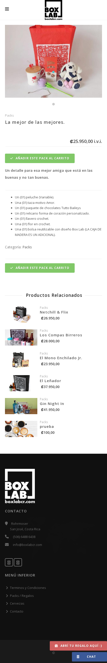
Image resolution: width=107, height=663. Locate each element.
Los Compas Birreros (61, 334)
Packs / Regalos (22, 595)
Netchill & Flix (54, 311)
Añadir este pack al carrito (42, 158)
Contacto (16, 611)
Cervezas (17, 603)
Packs (27, 247)
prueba (47, 426)
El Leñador (50, 380)
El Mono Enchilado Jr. (61, 357)
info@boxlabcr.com (27, 544)
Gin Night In (52, 403)
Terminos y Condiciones (28, 587)
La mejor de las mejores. (35, 122)
